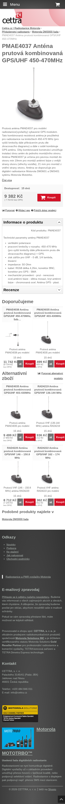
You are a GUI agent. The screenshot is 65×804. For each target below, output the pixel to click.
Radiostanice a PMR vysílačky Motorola (28, 576)
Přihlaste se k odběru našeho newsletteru (25, 597)
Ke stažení (12, 551)
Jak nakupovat (14, 555)
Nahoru (61, 798)
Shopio (52, 789)
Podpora (11, 548)
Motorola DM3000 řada (15, 519)
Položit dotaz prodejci (45, 210)
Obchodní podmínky (18, 558)
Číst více (7, 180)
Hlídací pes (24, 210)
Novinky (11, 544)
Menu (15, 4)
